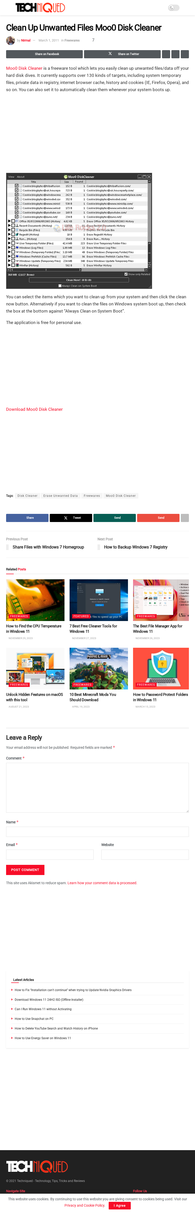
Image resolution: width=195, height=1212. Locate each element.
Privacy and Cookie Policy (84, 1205)
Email (12, 844)
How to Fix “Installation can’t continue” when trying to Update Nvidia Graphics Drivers (73, 990)
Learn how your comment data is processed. (102, 883)
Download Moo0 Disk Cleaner (34, 409)
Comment (15, 758)
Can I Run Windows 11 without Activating (43, 1009)
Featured (81, 616)
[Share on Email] (175, 54)
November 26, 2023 (147, 638)
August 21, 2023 (18, 707)
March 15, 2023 (145, 707)
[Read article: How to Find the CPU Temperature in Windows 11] (35, 600)
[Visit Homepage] (40, 8)
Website (107, 845)
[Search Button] (187, 7)
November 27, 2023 (84, 638)
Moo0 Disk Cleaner (24, 68)
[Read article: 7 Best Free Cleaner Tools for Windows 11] (99, 600)
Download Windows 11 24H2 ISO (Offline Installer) (49, 1000)
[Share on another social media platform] (185, 54)
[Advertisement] (97, 133)
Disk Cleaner (28, 496)
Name (12, 822)
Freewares (72, 40)
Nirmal (25, 40)
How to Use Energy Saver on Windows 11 (43, 1038)
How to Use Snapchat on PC (34, 1019)
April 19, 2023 (81, 707)
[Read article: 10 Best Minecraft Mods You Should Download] (99, 668)
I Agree (120, 1205)
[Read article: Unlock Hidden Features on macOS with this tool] (35, 668)
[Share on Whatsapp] (166, 54)
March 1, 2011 (49, 40)
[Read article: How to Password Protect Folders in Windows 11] (162, 668)
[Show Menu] (8, 7)
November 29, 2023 (20, 638)
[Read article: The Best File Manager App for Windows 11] (162, 600)
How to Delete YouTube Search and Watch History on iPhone (56, 1028)
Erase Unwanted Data (60, 496)
